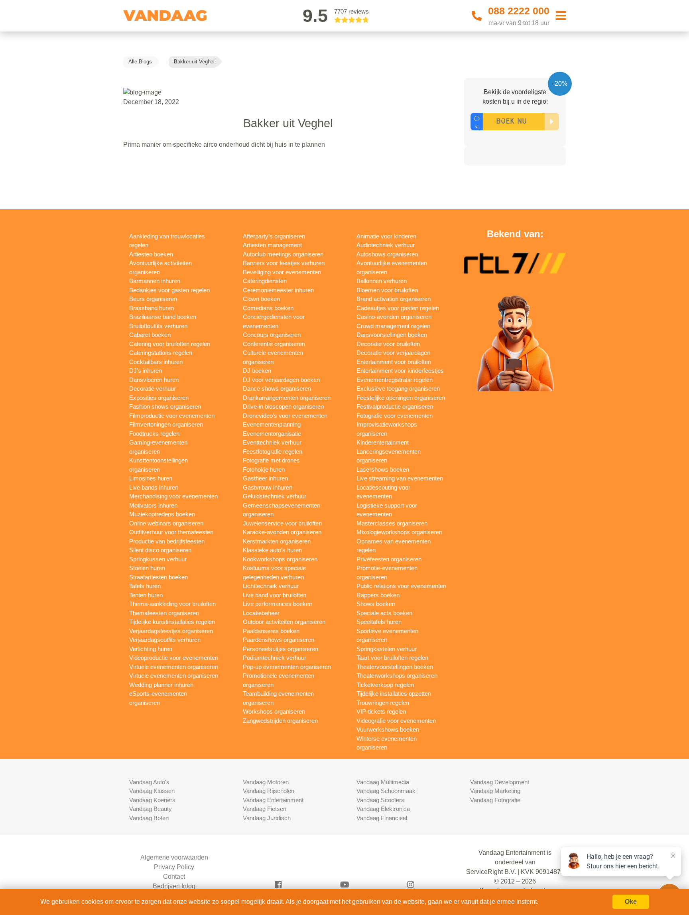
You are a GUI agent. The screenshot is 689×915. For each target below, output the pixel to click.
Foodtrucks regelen (154, 433)
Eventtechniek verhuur (272, 442)
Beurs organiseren (153, 298)
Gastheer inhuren (265, 478)
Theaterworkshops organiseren (396, 675)
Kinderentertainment (382, 442)
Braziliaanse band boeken (162, 316)
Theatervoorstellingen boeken (394, 666)
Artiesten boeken (151, 254)
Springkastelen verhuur (386, 648)
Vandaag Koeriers (152, 800)
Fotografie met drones (271, 460)
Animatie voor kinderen (386, 236)
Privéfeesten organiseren (388, 559)
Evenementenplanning (272, 424)
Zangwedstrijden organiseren (280, 720)
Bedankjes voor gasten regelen (169, 290)
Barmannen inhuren (154, 280)
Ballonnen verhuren (381, 280)
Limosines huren (150, 478)
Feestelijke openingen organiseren (400, 397)
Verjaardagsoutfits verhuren (165, 639)
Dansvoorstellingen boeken (391, 334)
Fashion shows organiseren (165, 406)
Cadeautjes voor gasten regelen (397, 308)
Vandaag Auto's (149, 782)
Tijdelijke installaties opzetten (393, 693)
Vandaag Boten (149, 818)
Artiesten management (272, 245)
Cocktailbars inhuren (156, 361)
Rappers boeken (378, 595)
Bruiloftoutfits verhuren (158, 326)
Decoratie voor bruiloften (388, 343)
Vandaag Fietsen (264, 808)
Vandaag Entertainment (273, 800)
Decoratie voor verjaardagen (393, 352)
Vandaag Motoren (266, 782)
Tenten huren (146, 595)
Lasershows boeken (382, 469)
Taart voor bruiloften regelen (392, 657)
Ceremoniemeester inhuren (278, 290)
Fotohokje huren (264, 469)
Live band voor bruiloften (274, 595)
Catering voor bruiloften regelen (169, 343)
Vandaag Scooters (380, 800)
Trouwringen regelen (382, 702)
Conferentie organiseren (274, 343)
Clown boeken (261, 298)
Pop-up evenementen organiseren (287, 666)
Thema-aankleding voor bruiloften (172, 603)
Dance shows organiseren (277, 388)
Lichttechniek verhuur (271, 585)
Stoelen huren (147, 568)
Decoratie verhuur (152, 388)
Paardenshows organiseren (278, 639)
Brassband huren (151, 308)
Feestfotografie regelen (272, 451)
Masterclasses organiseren (391, 523)
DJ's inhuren (145, 370)
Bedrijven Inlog (174, 886)
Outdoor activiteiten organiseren (284, 621)
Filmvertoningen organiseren (166, 424)
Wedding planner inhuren (161, 684)
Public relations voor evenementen (401, 585)
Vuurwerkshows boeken (387, 729)
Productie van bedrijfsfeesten (167, 541)
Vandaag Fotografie (495, 800)
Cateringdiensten (265, 280)
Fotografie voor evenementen (394, 415)
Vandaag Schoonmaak (385, 790)
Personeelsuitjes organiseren (280, 648)
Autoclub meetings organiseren (283, 254)
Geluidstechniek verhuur (274, 496)
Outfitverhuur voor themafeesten (171, 532)
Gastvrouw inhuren (267, 487)
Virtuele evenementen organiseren (173, 666)
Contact (174, 876)
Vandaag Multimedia (382, 782)
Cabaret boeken (150, 334)
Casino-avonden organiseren (393, 316)
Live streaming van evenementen (399, 478)
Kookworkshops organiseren (280, 559)
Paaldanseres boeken (271, 631)
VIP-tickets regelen (381, 711)
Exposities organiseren (159, 397)
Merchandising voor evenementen (173, 496)
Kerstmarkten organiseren (277, 541)
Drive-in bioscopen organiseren (283, 406)
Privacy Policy (174, 867)
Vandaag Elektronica (383, 808)
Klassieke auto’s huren (272, 550)
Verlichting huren (150, 648)
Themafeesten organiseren (164, 613)
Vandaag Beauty (150, 808)
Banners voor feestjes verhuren (284, 263)
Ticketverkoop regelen (385, 684)
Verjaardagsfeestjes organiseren (171, 631)
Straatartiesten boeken (158, 577)
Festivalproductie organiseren (394, 406)
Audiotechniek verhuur (385, 245)
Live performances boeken (277, 603)
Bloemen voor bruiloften (387, 290)
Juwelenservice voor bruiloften (282, 523)
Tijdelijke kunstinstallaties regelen (172, 621)
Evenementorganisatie (272, 433)
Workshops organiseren (274, 711)
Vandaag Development (499, 782)
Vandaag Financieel (381, 818)
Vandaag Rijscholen (268, 790)
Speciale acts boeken (384, 613)
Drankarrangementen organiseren (287, 397)
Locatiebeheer (261, 613)
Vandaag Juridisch (267, 818)
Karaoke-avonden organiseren (282, 532)
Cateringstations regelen (160, 352)
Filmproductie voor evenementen (172, 415)
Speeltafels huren (379, 621)
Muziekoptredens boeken (162, 514)
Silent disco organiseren (160, 550)
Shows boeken (375, 603)
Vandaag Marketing (495, 790)
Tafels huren (145, 585)
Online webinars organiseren (166, 523)
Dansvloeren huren (154, 379)
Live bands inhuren (153, 487)
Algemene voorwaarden (174, 857)
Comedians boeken (268, 308)
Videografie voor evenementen (396, 720)
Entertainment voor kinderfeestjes (400, 370)
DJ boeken (257, 370)
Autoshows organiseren (387, 254)
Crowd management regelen (393, 326)
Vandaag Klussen (152, 790)
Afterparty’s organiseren (274, 236)
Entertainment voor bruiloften (393, 361)
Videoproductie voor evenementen (173, 657)
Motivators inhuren (153, 505)
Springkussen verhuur (158, 559)
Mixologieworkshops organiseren (399, 532)
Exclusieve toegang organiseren (398, 388)
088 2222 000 (518, 10)
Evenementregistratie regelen (394, 379)
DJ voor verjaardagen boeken (281, 379)
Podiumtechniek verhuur (274, 657)
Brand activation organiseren (393, 298)
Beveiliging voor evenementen (282, 272)
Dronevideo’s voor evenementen (285, 415)
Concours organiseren (272, 334)
